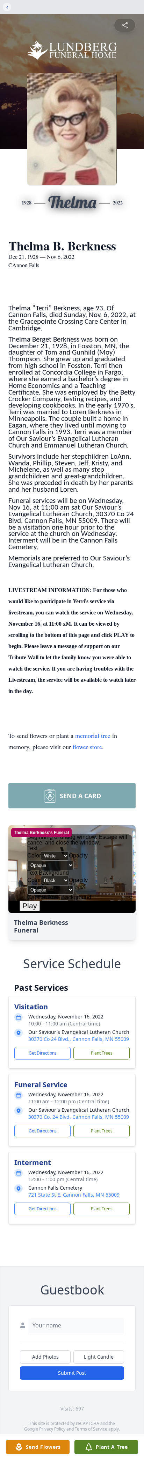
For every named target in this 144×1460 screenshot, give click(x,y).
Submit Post (72, 1373)
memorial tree (92, 735)
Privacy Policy (52, 1429)
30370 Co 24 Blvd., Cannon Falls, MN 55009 (78, 1039)
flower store (87, 746)
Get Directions (43, 1053)
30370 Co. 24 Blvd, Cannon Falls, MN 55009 (78, 1116)
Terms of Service (91, 1429)
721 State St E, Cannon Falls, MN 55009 (74, 1194)
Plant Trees (102, 1053)
